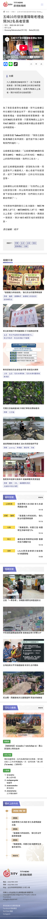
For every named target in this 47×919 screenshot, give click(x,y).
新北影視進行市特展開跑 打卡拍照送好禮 (20, 331)
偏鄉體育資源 (25, 483)
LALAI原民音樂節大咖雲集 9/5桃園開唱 (30, 552)
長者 (26, 246)
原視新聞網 (20, 5)
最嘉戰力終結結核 (30, 296)
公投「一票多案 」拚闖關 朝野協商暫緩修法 (22, 600)
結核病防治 (8, 299)
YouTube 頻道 (8, 911)
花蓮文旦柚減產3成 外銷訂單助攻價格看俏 (21, 408)
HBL (16, 483)
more (15, 855)
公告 (5, 373)
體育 (10, 483)
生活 (22, 243)
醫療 (10, 296)
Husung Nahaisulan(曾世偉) (15, 30)
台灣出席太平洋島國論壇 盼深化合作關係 (20, 665)
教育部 (6, 376)
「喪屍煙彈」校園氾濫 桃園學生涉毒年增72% (30, 529)
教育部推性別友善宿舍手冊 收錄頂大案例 (20, 370)
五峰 (28, 243)
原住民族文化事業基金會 (11, 905)
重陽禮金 (18, 246)
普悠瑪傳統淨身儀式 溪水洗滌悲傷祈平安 (20, 444)
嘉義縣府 (17, 296)
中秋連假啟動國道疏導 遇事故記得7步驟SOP (22, 632)
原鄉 (16, 243)
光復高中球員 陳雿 (11, 486)
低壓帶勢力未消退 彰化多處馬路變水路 (30, 505)
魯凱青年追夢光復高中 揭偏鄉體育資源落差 (21, 479)
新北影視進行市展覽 (21, 338)
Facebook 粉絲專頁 (10, 908)
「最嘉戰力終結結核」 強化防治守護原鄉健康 (22, 292)
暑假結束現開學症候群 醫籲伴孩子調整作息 (30, 540)
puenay (12, 447)
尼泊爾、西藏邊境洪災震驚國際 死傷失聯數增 (22, 697)
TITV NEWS (18, 3)
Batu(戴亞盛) (34, 30)
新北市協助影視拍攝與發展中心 (21, 335)
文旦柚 (11, 412)
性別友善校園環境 (33, 373)
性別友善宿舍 (19, 373)
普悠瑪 (26, 447)
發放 (34, 243)
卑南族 (19, 447)
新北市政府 (8, 338)
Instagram (6, 914)
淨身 (32, 447)
